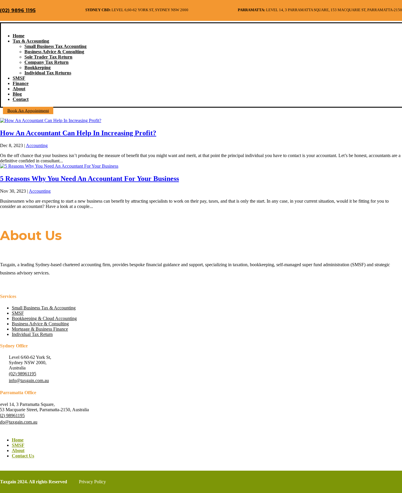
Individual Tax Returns (47, 72)
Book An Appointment (28, 110)
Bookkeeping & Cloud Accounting (44, 318)
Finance (21, 83)
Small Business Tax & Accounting (44, 307)
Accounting (37, 145)
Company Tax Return (46, 62)
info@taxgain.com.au (29, 380)
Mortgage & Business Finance (40, 329)
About (19, 88)
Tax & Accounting (31, 41)
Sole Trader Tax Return (48, 56)
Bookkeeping (37, 67)
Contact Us (23, 455)
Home (18, 35)
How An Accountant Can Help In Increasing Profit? (78, 133)
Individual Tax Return (32, 334)
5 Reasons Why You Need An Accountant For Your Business (89, 178)
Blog (17, 93)
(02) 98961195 (22, 373)
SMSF (19, 78)
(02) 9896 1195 (18, 10)
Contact (21, 99)
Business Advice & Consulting (54, 51)
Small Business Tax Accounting (55, 46)
